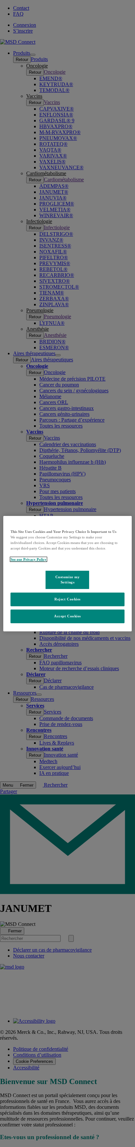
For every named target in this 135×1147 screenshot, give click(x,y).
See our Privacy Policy (28, 559)
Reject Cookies (67, 599)
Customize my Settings (67, 579)
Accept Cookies (67, 616)
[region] (67, 573)
